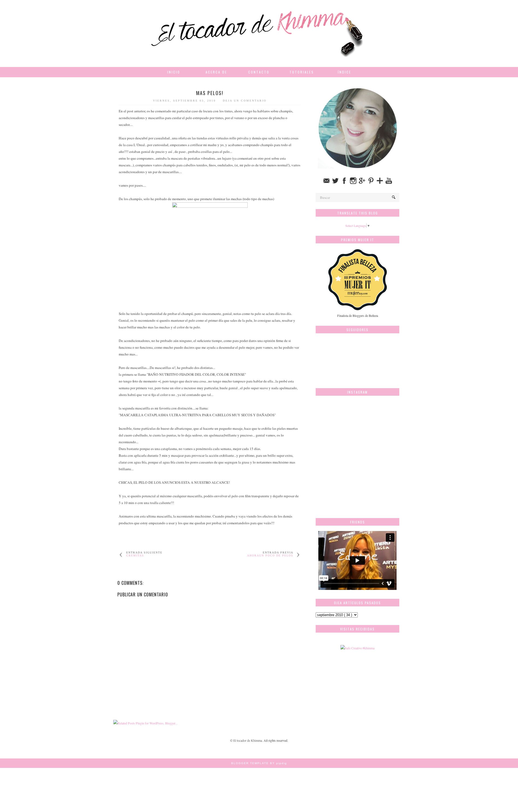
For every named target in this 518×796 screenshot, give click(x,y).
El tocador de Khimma (247, 740)
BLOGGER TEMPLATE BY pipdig (259, 763)
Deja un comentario (245, 100)
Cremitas (135, 555)
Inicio (173, 72)
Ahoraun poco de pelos (270, 555)
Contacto (259, 72)
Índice (344, 72)
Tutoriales (301, 72)
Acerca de (216, 72)
